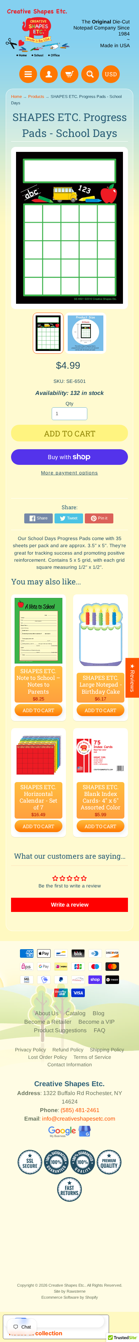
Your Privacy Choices (63, 1321)
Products (36, 96)
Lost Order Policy (47, 1057)
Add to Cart (38, 710)
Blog (98, 1013)
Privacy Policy (30, 1049)
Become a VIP (96, 1022)
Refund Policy (67, 1049)
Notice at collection (35, 1333)
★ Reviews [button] (132, 678)
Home (16, 96)
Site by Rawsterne (70, 1291)
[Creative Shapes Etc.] (38, 34)
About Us (46, 1013)
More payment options (69, 472)
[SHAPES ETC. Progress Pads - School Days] (48, 333)
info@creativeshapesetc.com (78, 1119)
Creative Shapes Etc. (66, 1285)
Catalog (76, 1013)
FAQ (99, 1030)
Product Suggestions (60, 1030)
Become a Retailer (47, 1022)
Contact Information (69, 1064)
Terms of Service (92, 1057)
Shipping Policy (107, 1049)
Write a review (69, 905)
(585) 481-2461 (80, 1110)
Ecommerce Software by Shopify (69, 1297)
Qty (69, 403)
